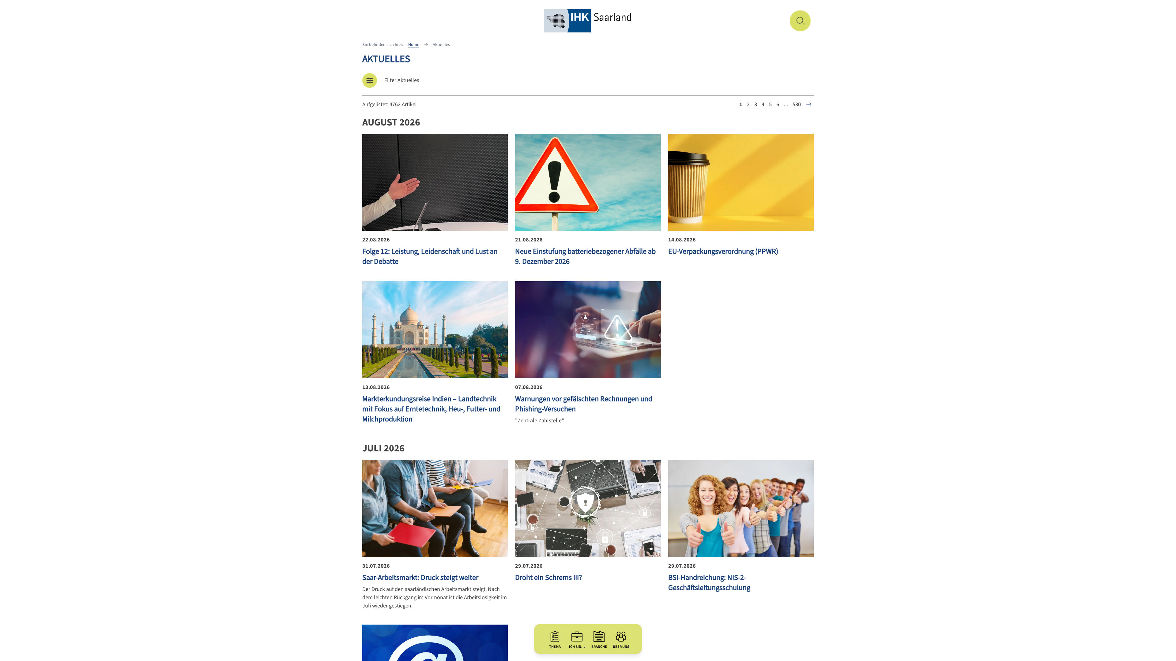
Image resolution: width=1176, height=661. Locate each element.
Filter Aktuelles (401, 80)
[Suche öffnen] (800, 20)
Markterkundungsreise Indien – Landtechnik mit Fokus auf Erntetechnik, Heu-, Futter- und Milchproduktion (431, 409)
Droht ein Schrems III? (548, 577)
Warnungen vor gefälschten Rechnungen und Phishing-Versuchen (583, 404)
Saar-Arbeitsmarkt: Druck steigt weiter (420, 577)
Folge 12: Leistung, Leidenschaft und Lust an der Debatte (430, 256)
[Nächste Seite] (809, 104)
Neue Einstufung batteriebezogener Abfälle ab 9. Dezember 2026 (585, 256)
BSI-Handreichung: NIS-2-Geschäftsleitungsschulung (709, 582)
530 (797, 104)
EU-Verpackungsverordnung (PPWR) (723, 251)
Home (413, 45)
